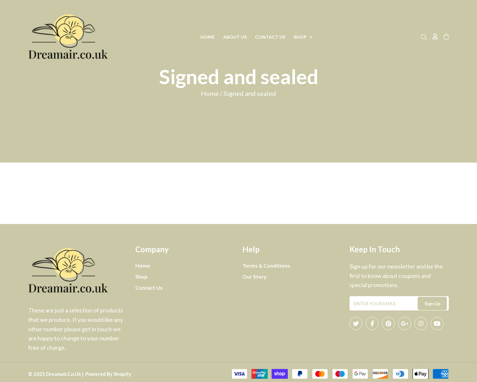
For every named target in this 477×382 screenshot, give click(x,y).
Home (208, 37)
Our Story (254, 276)
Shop (303, 37)
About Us (235, 37)
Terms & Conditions (266, 265)
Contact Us (270, 37)
